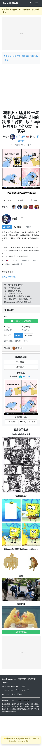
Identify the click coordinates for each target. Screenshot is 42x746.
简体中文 (32, 679)
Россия (20, 694)
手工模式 (20, 367)
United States (7, 690)
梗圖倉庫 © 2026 (8, 701)
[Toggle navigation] (37, 3)
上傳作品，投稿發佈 (22, 321)
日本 (17, 690)
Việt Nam (5, 694)
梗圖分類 (16, 56)
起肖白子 (20, 136)
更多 (7, 60)
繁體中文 (22, 679)
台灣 (23, 686)
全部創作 (7, 56)
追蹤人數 (8, 330)
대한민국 (25, 690)
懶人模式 (20, 362)
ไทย (13, 694)
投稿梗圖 (25, 330)
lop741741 (27, 376)
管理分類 (34, 56)
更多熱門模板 (21, 429)
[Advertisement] (21, 86)
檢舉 (35, 200)
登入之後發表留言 (9, 276)
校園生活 (9, 309)
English (5, 682)
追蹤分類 (25, 56)
